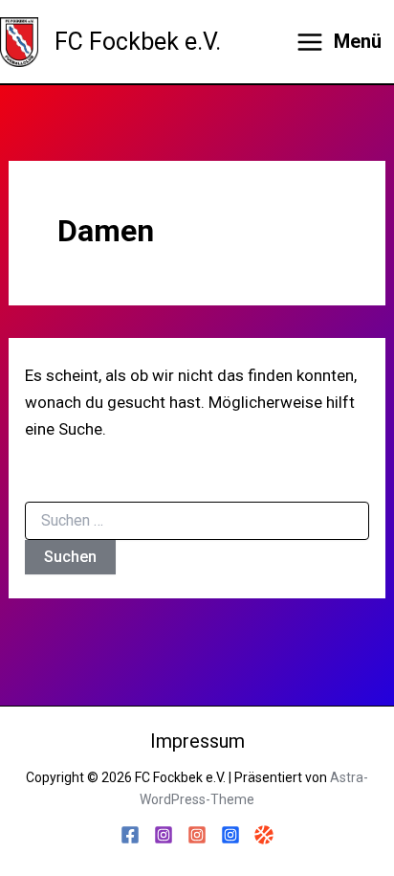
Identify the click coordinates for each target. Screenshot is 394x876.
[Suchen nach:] (197, 520)
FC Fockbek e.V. (138, 42)
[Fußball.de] (264, 834)
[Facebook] (130, 834)
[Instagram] (163, 834)
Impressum (197, 741)
